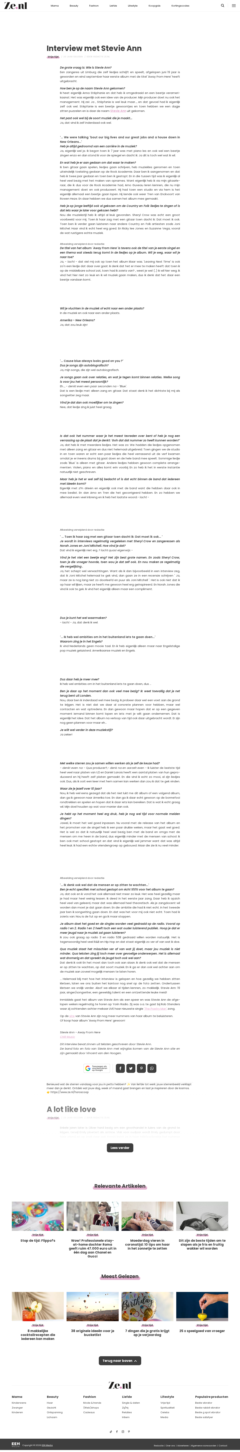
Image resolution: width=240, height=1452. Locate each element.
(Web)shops (91, 1407)
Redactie (159, 1445)
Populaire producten (211, 1397)
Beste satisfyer (204, 1417)
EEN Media (47, 1445)
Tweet (130, 1068)
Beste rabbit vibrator (207, 1407)
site (72, 1016)
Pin (141, 1068)
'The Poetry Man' (155, 1009)
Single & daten (131, 1403)
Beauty (74, 5)
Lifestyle (133, 5)
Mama (55, 5)
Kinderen (17, 1412)
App (151, 1068)
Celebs (164, 1412)
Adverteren (183, 1445)
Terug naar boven (117, 1360)
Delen (120, 1068)
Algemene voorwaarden (203, 1445)
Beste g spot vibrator (207, 1412)
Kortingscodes (180, 5)
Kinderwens (19, 1403)
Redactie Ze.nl (101, 56)
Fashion (94, 5)
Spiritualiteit (167, 1407)
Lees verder (120, 1148)
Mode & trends (92, 1403)
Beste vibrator (203, 1403)
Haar (50, 1403)
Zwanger (17, 1407)
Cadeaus (89, 1412)
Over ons (170, 1445)
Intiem (126, 1417)
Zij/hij (125, 1407)
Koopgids (154, 5)
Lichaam (52, 1417)
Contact (223, 1445)
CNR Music (67, 1037)
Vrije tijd (53, 56)
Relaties (127, 1412)
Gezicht (51, 1407)
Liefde (113, 5)
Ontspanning (55, 1412)
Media (164, 1417)
